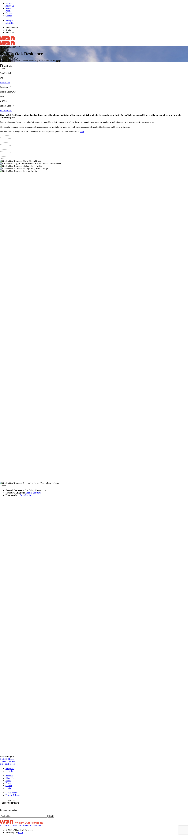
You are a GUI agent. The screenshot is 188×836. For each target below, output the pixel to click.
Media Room (11, 793)
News (8, 8)
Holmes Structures (33, 493)
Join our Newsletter (8, 810)
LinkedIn (9, 23)
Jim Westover (6, 110)
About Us (10, 6)
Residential (5, 82)
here (82, 131)
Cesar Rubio (25, 495)
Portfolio (9, 3)
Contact (9, 16)
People (8, 11)
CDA (20, 832)
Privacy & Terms (13, 795)
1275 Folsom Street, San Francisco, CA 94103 (20, 825)
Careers (9, 13)
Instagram (10, 20)
